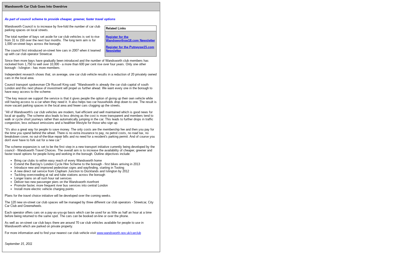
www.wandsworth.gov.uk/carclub (119, 233)
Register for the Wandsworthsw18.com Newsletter (130, 38)
